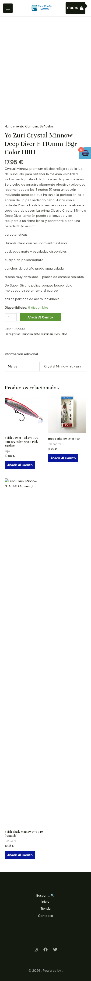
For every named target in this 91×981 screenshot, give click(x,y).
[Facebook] (45, 950)
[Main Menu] (8, 8)
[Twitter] (55, 950)
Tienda (45, 908)
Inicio (45, 901)
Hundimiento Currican (21, 126)
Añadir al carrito (40, 317)
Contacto (45, 916)
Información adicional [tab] (21, 354)
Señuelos (47, 126)
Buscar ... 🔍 (45, 895)
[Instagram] (36, 950)
